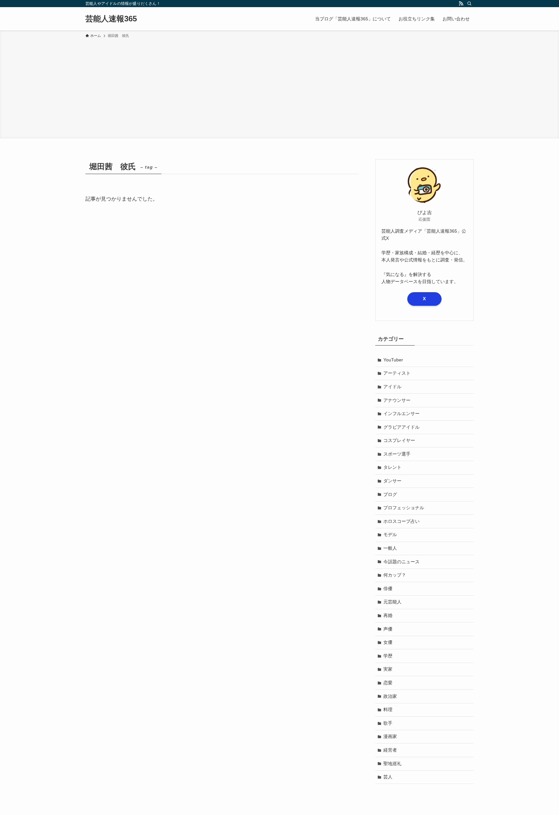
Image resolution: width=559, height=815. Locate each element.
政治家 (390, 696)
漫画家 (390, 736)
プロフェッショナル (403, 507)
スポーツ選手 (397, 454)
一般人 (390, 548)
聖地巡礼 (392, 763)
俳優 (387, 588)
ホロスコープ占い (401, 521)
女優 (387, 642)
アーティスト (397, 373)
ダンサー (392, 480)
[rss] (461, 3)
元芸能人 (392, 601)
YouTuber (393, 359)
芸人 (387, 776)
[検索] (469, 3)
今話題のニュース (401, 561)
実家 (387, 669)
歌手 (387, 723)
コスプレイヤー (399, 440)
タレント (392, 467)
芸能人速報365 (111, 19)
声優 (387, 629)
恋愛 (387, 682)
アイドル (392, 386)
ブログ (390, 494)
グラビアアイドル (401, 427)
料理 (387, 709)
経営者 (390, 750)
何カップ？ (394, 575)
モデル (390, 534)
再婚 (387, 615)
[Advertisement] (279, 87)
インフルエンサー (401, 413)
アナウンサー (397, 400)
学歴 (387, 655)
